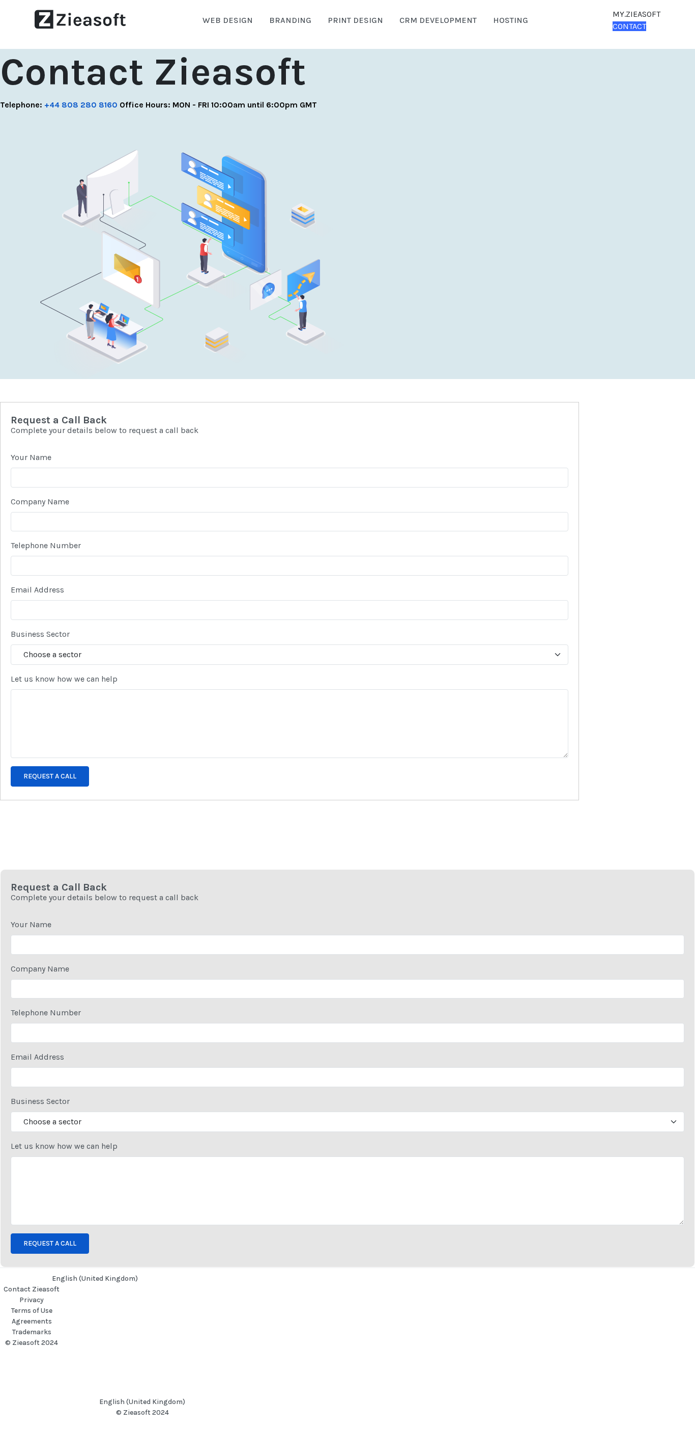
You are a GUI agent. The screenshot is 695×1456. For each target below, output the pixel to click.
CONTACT (629, 26)
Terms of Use (31, 1310)
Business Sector (40, 634)
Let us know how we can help (64, 679)
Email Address (37, 590)
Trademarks (31, 1332)
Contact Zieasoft (32, 1289)
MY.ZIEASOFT (636, 14)
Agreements (32, 1321)
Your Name (31, 457)
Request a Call (49, 776)
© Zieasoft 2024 (31, 1342)
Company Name (40, 501)
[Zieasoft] (80, 19)
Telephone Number (46, 545)
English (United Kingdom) (95, 1278)
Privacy (31, 1300)
